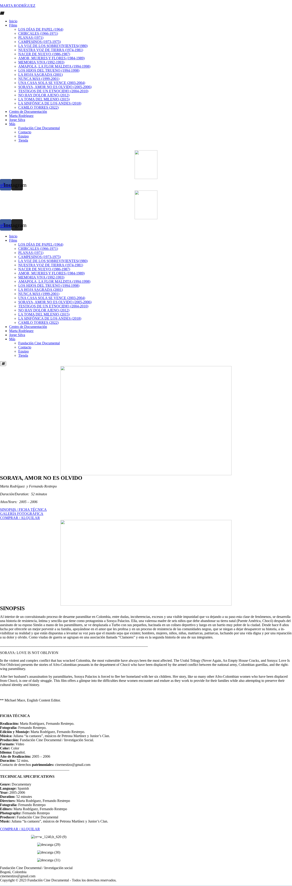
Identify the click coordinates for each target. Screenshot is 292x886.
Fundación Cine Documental (39, 128)
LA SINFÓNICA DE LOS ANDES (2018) (49, 103)
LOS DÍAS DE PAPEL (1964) (40, 29)
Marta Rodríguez (21, 116)
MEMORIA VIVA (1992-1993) (41, 62)
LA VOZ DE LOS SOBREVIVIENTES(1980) (53, 46)
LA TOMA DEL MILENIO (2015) (44, 99)
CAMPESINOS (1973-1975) (39, 42)
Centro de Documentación (28, 111)
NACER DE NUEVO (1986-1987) (44, 54)
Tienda (23, 140)
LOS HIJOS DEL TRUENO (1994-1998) (48, 70)
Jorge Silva (17, 120)
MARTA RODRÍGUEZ (17, 6)
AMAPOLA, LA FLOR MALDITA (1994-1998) (54, 66)
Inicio (13, 21)
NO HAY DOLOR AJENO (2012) (43, 95)
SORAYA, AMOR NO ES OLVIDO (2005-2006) (54, 87)
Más (12, 124)
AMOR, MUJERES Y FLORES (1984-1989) (51, 58)
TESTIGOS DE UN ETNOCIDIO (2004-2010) (53, 91)
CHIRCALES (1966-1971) (38, 33)
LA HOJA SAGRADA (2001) (40, 74)
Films (13, 25)
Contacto (24, 132)
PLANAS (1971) (30, 38)
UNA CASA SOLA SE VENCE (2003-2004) (51, 83)
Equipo (23, 136)
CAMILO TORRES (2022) (38, 107)
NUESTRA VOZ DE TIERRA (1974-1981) (50, 50)
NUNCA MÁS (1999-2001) (38, 79)
